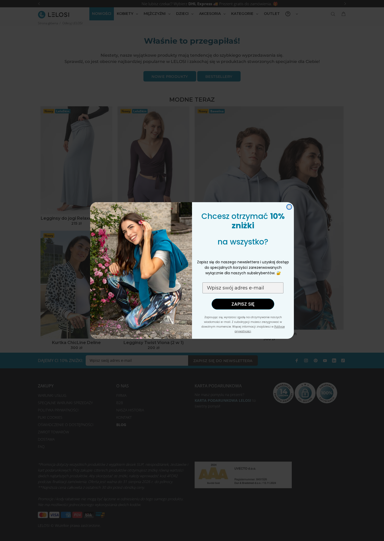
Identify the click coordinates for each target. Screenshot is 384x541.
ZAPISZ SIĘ (242, 304)
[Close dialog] (289, 207)
